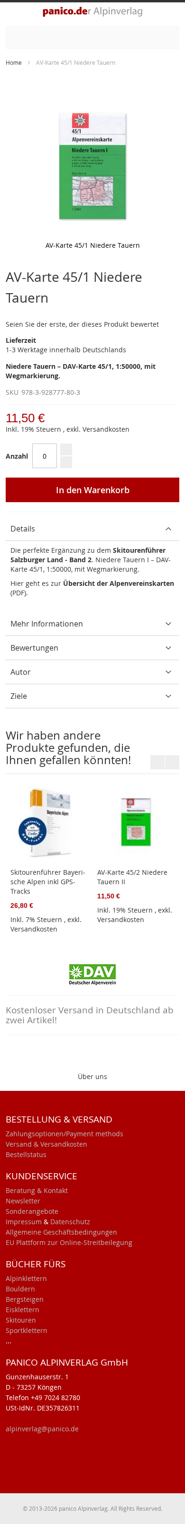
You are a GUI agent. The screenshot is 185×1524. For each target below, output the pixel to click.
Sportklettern (26, 1330)
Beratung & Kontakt (37, 1190)
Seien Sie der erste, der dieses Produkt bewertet (82, 324)
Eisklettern (22, 1309)
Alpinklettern (26, 1278)
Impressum (24, 1221)
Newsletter (23, 1200)
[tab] (92, 529)
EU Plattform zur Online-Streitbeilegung (69, 1242)
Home (14, 62)
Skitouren (21, 1319)
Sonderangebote (32, 1211)
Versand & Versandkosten (46, 1144)
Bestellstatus (26, 1154)
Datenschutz (70, 1221)
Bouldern (20, 1288)
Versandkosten (106, 429)
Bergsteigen (25, 1299)
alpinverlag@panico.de (42, 1428)
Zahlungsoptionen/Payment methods (64, 1133)
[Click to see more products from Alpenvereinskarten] (92, 974)
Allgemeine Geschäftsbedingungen (61, 1232)
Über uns (92, 1076)
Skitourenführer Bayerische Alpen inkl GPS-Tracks (47, 882)
